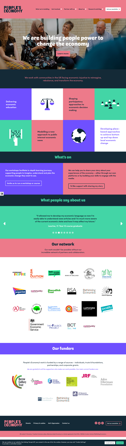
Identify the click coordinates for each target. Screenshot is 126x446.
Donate (28, 429)
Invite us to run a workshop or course (23, 183)
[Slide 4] (64, 238)
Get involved (56, 9)
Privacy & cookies (39, 429)
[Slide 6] (70, 238)
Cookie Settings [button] (110, 443)
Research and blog (95, 9)
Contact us (65, 429)
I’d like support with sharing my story (86, 186)
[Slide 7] (73, 238)
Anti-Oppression (53, 429)
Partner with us (69, 9)
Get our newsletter (112, 9)
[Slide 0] (53, 238)
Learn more (63, 53)
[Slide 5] (67, 238)
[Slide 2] (59, 238)
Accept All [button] (120, 443)
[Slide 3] (62, 238)
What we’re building (42, 9)
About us (81, 9)
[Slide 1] (56, 238)
